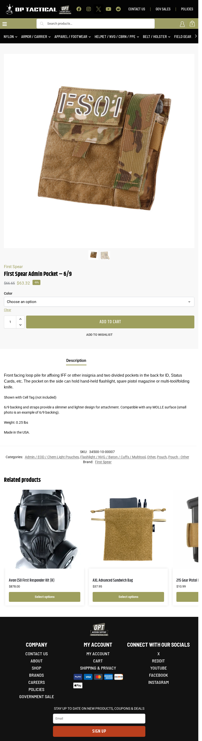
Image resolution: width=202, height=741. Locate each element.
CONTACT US (136, 9)
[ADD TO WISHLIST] (74, 496)
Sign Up (99, 731)
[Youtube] (108, 9)
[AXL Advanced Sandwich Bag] (128, 529)
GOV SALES (163, 9)
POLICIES (187, 9)
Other (151, 457)
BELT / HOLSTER (155, 36)
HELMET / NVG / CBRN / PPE (115, 36)
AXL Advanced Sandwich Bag (113, 580)
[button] (20, 319)
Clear (7, 310)
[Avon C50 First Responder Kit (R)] (44, 529)
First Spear (13, 266)
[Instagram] (89, 9)
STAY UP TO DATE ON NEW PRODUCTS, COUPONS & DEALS (99, 708)
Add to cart (110, 322)
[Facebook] (79, 9)
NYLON (9, 36)
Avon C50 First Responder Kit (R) (31, 580)
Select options (45, 597)
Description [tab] (76, 360)
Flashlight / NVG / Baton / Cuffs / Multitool (113, 457)
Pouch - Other (178, 457)
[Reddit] (118, 9)
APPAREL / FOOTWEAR (70, 36)
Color (8, 293)
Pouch (162, 457)
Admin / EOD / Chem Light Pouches (52, 457)
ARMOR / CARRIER (34, 36)
